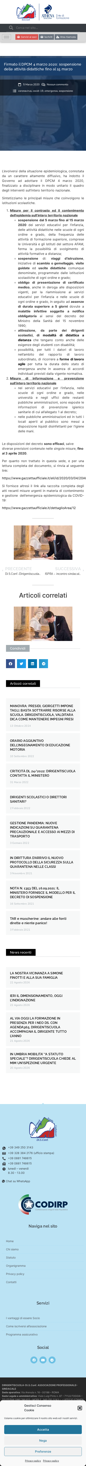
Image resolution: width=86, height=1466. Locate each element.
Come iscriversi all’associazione (26, 1326)
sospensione (66, 91)
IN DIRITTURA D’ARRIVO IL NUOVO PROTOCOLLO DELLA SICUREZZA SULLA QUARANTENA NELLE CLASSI (41, 862)
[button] (80, 1408)
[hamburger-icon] (6, 37)
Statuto (11, 1257)
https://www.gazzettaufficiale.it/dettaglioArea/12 (39, 508)
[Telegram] (52, 1359)
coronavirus (25, 91)
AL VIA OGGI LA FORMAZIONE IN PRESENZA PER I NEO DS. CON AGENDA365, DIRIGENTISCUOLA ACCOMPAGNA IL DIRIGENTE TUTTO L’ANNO (38, 1027)
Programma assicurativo (22, 1334)
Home (10, 1241)
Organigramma (16, 1265)
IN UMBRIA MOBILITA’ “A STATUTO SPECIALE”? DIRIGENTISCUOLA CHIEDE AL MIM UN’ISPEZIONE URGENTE (43, 1058)
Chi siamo (12, 1249)
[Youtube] (42, 1359)
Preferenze (43, 1451)
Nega (43, 1440)
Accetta (43, 1429)
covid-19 (38, 91)
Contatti (11, 1282)
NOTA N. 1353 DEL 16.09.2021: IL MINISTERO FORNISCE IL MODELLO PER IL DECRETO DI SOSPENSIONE (42, 892)
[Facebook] (33, 1359)
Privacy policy (33, 1460)
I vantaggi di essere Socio (23, 1318)
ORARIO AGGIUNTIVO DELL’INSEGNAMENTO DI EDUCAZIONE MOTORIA (40, 745)
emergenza (51, 91)
